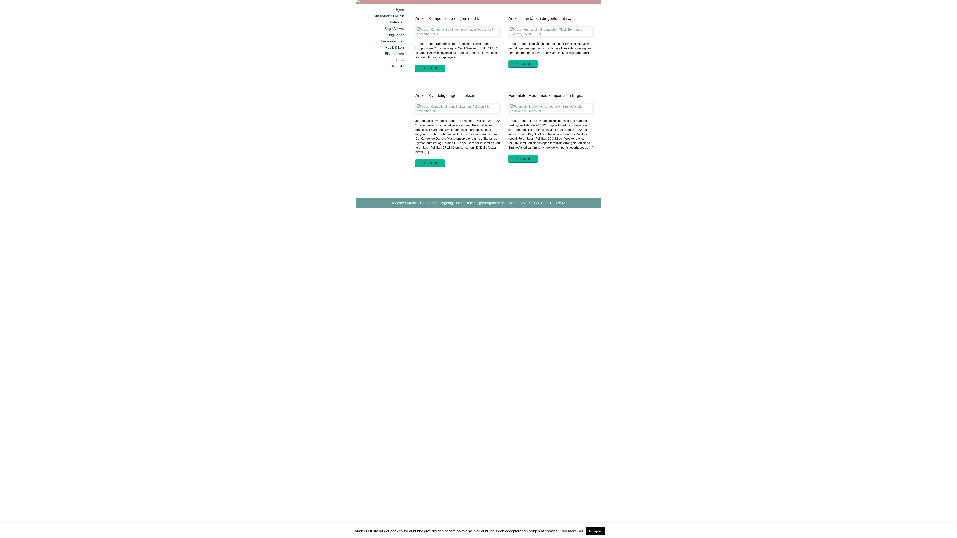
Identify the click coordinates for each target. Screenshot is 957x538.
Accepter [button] (595, 531)
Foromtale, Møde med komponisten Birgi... (545, 95)
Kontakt (398, 66)
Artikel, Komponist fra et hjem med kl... (449, 18)
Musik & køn (394, 47)
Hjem (400, 10)
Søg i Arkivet (394, 29)
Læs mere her (571, 531)
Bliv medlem (394, 54)
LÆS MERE (430, 68)
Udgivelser (395, 35)
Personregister (392, 41)
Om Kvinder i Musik (388, 16)
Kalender (397, 22)
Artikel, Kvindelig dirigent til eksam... (447, 95)
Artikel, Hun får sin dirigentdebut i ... (539, 18)
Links (400, 60)
